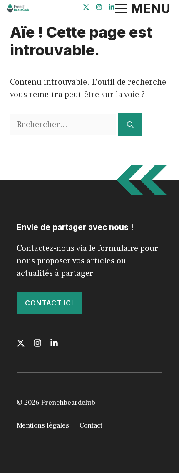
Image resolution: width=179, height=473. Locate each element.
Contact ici (49, 303)
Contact (91, 425)
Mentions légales (43, 425)
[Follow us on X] (86, 8)
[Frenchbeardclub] (17, 8)
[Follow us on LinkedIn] (111, 8)
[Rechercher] (130, 124)
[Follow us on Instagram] (99, 8)
